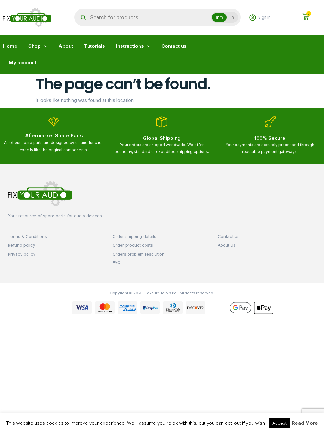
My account (22, 62)
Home (10, 46)
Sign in (264, 17)
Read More (305, 423)
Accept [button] (279, 423)
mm (219, 17)
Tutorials (94, 46)
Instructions (130, 46)
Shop (34, 46)
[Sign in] (252, 17)
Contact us (174, 46)
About (66, 46)
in (232, 17)
